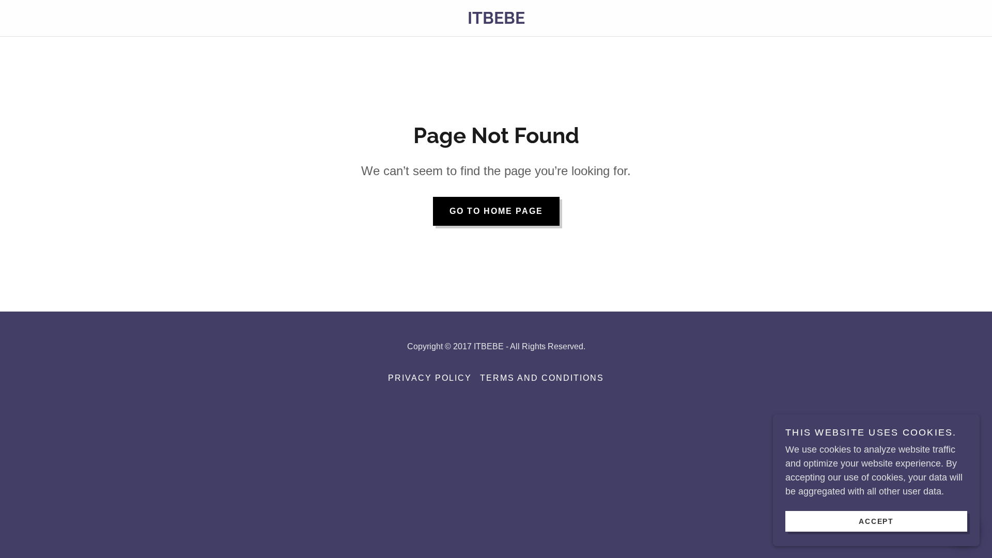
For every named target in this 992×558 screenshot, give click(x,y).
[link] (496, 21)
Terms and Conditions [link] (542, 378)
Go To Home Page (496, 211)
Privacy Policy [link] (430, 378)
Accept (876, 521)
